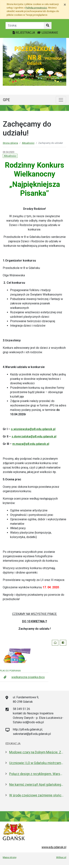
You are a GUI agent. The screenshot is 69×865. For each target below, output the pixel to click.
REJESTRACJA (25, 32)
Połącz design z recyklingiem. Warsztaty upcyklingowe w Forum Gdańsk (36, 774)
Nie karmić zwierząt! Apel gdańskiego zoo (36, 784)
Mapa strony (9, 857)
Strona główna (10, 143)
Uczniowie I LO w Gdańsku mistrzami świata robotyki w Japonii (36, 763)
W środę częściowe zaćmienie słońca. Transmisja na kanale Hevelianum (36, 795)
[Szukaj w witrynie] (48, 25)
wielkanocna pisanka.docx (28, 677)
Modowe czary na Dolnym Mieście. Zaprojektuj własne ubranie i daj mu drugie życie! (36, 752)
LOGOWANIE (49, 32)
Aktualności (28, 143)
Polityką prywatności (36, 7)
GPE (6, 100)
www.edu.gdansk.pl (54, 847)
